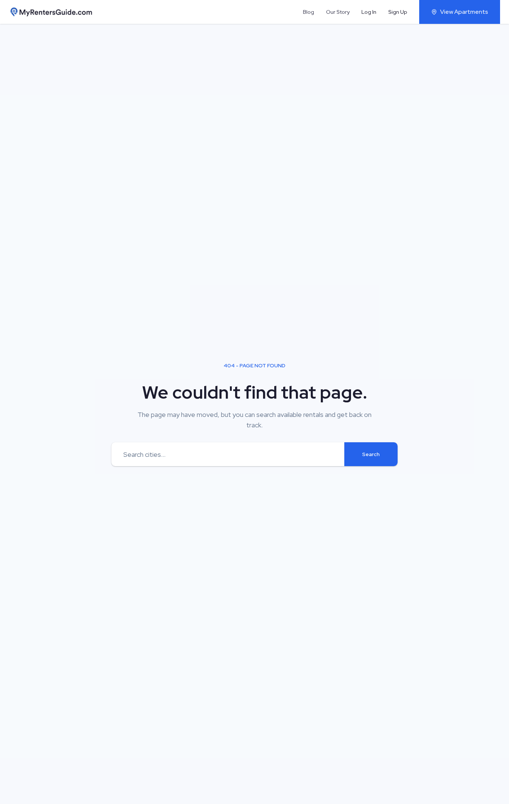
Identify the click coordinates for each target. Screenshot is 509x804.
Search (371, 454)
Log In (368, 12)
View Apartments (464, 12)
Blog (308, 12)
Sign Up (397, 12)
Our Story (338, 12)
